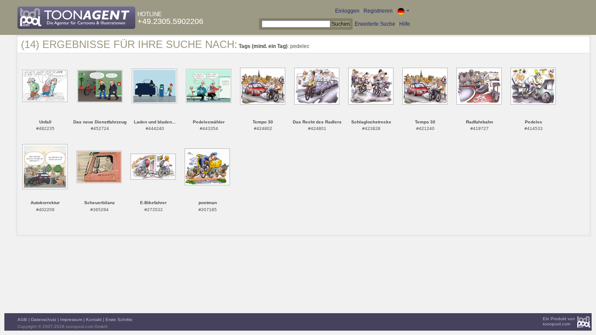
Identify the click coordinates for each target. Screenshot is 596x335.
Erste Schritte (119, 319)
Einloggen (347, 11)
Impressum (71, 319)
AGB (22, 319)
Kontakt (94, 319)
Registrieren (378, 11)
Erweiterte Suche (375, 24)
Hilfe (404, 24)
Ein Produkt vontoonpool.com (559, 321)
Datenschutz (43, 319)
